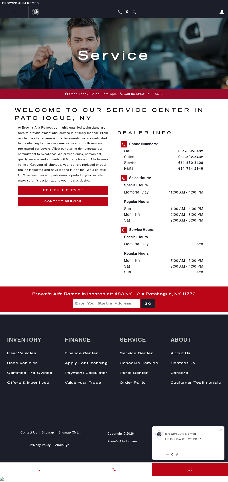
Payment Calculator (86, 373)
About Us (181, 353)
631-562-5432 (190, 151)
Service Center (136, 353)
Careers (179, 373)
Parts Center (134, 373)
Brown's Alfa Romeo (122, 441)
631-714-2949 (190, 169)
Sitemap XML (69, 432)
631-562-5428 (190, 163)
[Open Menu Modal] (14, 12)
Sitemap (48, 432)
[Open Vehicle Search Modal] (134, 12)
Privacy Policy (40, 445)
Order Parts (133, 382)
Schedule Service (63, 190)
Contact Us (183, 363)
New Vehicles (21, 353)
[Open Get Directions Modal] (127, 12)
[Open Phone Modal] (120, 12)
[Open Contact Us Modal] (114, 469)
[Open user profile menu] (223, 12)
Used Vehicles (22, 363)
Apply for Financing (86, 363)
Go (148, 303)
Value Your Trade (83, 382)
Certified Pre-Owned (30, 373)
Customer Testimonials (196, 382)
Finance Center (81, 353)
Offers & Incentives (28, 382)
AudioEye (62, 445)
